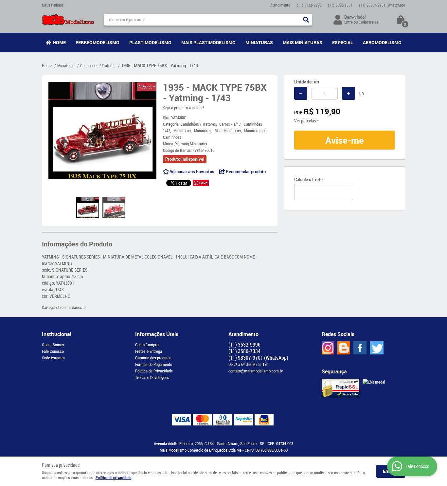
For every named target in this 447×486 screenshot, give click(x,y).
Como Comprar (147, 345)
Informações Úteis (156, 334)
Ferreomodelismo (97, 42)
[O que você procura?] (306, 20)
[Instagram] (328, 347)
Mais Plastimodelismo (208, 42)
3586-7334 (340, 5)
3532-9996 (309, 5)
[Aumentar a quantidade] (348, 93)
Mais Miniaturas (302, 42)
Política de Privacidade (154, 371)
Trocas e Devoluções (152, 377)
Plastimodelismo (150, 42)
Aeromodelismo (382, 42)
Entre (348, 22)
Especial (342, 42)
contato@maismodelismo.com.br (255, 371)
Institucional (56, 334)
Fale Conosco (53, 351)
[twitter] (377, 347)
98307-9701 (382, 5)
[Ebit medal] (374, 382)
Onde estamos (53, 358)
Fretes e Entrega (148, 351)
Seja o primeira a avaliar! (183, 108)
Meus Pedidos (52, 5)
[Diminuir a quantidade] (300, 93)
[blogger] (343, 347)
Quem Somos (53, 345)
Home (59, 42)
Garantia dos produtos (153, 358)
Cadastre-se (369, 22)
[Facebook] (360, 347)
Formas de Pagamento (153, 364)
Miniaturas (259, 42)
